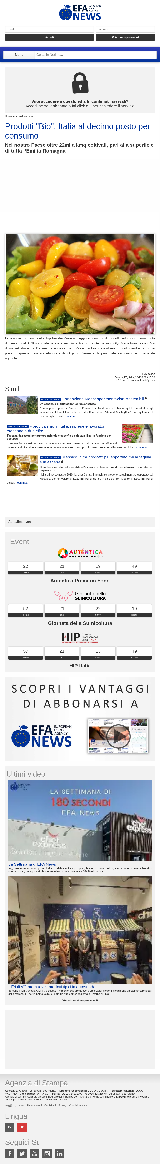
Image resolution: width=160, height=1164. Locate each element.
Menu (19, 54)
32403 (63, 1099)
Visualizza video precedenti (80, 1000)
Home (8, 116)
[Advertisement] (80, 201)
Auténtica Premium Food (80, 580)
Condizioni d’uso (78, 1105)
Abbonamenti (34, 1105)
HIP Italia (80, 665)
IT (22, 1127)
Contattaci (50, 1105)
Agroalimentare (24, 116)
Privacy (62, 1105)
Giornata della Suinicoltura (80, 623)
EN (9, 1127)
